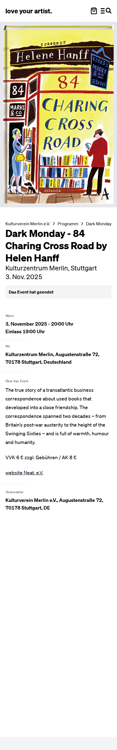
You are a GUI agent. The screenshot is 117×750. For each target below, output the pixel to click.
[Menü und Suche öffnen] (106, 11)
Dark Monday (99, 223)
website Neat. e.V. (24, 473)
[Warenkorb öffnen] (93, 10)
